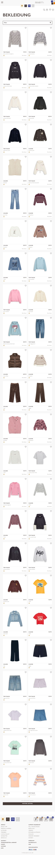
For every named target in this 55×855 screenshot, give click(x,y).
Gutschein (4, 830)
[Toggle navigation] (2, 2)
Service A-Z (4, 837)
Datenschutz (32, 842)
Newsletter (4, 836)
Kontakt (31, 837)
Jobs (2, 848)
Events (3, 844)
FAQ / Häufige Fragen (34, 826)
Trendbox (3, 832)
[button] (44, 10)
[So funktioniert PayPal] (31, 849)
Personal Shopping (6, 828)
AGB (30, 844)
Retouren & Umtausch (34, 832)
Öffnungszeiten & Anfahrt (9, 842)
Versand (31, 830)
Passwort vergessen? (34, 836)
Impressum (31, 840)
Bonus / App (4, 826)
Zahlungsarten (33, 847)
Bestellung (32, 828)
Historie (3, 846)
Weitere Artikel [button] (27, 803)
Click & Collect (5, 834)
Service (3, 824)
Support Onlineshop (34, 824)
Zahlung (31, 834)
